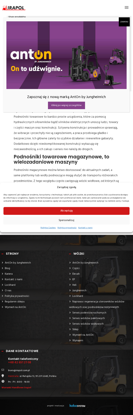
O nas (8, 291)
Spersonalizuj (66, 220)
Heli (74, 285)
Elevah (76, 274)
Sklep (75, 329)
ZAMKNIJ (124, 22)
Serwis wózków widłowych (88, 324)
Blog (7, 268)
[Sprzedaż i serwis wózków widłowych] (14, 7)
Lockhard (10, 285)
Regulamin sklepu (15, 302)
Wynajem (77, 340)
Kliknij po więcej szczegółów (66, 105)
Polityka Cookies (48, 228)
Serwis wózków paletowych (88, 318)
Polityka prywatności (67, 228)
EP (73, 279)
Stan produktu (17, 17)
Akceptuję (66, 211)
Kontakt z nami (85, 228)
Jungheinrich (79, 291)
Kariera (9, 274)
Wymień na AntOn (15, 307)
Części (75, 268)
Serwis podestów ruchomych (89, 313)
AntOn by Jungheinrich (18, 263)
